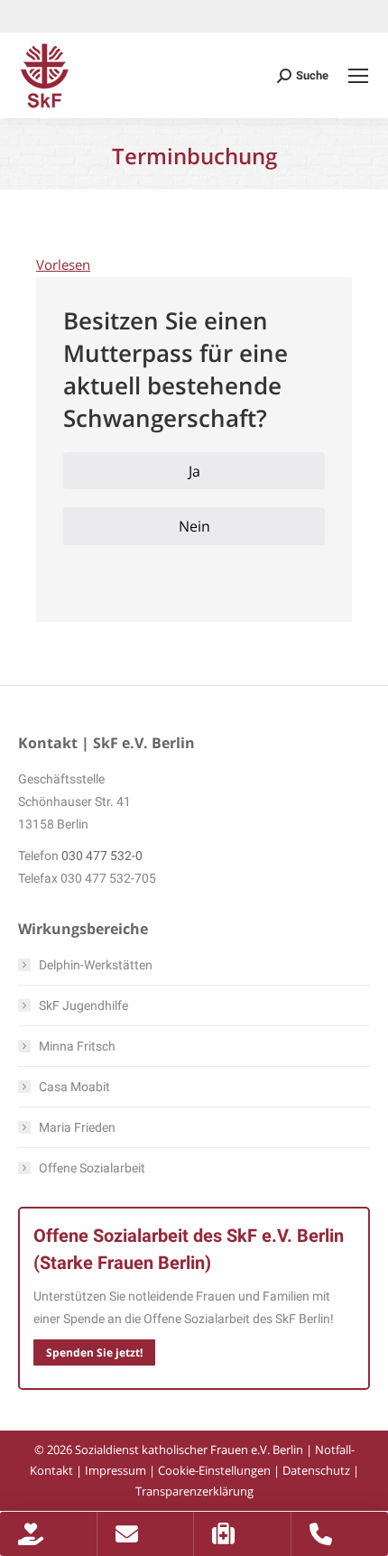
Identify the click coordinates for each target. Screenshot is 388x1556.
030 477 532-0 (102, 855)
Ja (194, 471)
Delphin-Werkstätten (95, 965)
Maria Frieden (77, 1127)
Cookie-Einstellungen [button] (214, 1470)
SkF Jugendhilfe (83, 1005)
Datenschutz (316, 1470)
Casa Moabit (74, 1086)
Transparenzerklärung (194, 1491)
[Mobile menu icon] (358, 76)
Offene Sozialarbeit (92, 1168)
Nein (194, 526)
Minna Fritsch (77, 1046)
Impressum (115, 1470)
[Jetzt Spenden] (48, 1534)
